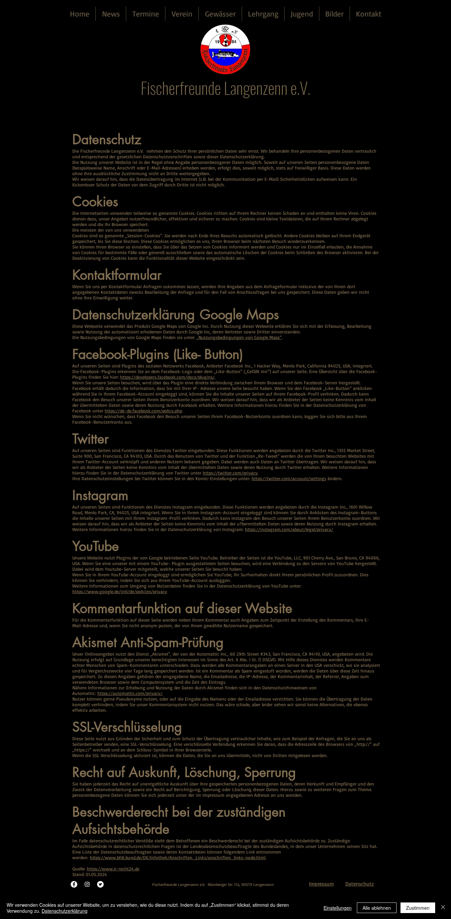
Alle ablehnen (377, 907)
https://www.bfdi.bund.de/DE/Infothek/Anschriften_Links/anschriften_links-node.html (177, 857)
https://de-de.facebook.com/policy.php (143, 410)
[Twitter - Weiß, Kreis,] (100, 884)
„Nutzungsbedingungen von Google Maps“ (239, 337)
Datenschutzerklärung (64, 910)
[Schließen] (443, 908)
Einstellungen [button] (338, 907)
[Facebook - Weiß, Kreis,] (74, 884)
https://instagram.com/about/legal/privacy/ (289, 529)
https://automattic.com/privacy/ (129, 693)
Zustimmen (418, 907)
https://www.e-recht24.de (113, 868)
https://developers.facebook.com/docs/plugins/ (167, 377)
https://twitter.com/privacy (230, 473)
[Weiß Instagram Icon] (87, 884)
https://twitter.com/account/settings (289, 478)
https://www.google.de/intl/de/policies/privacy (119, 591)
